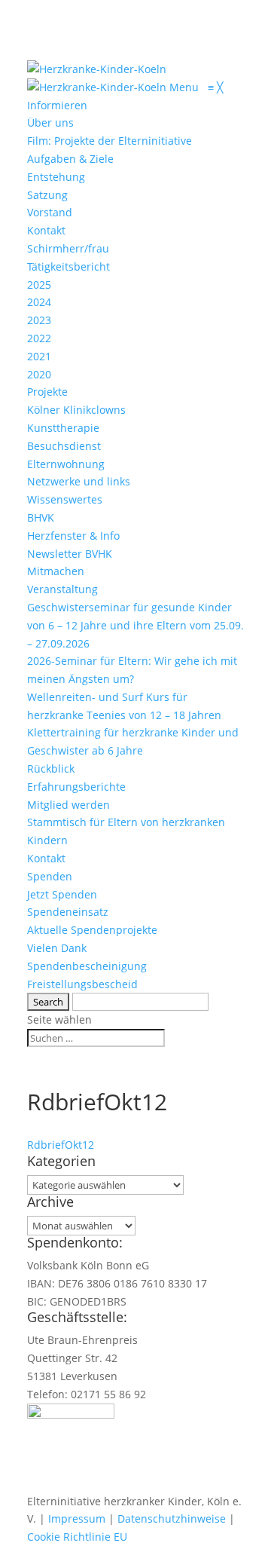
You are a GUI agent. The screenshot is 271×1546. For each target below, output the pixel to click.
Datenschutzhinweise (171, 1518)
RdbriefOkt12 (60, 1144)
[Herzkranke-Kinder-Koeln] (98, 87)
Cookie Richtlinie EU (77, 1536)
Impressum (76, 1518)
